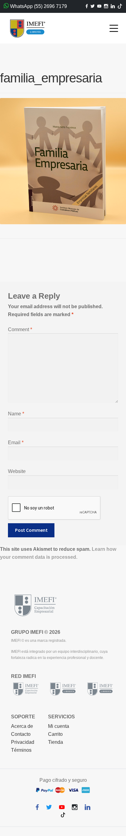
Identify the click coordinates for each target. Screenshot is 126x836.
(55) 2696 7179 (50, 6)
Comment (20, 329)
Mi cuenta (58, 726)
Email (16, 442)
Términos (21, 750)
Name (16, 413)
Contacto (21, 734)
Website (17, 471)
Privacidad (22, 742)
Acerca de (22, 726)
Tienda (55, 742)
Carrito (55, 734)
